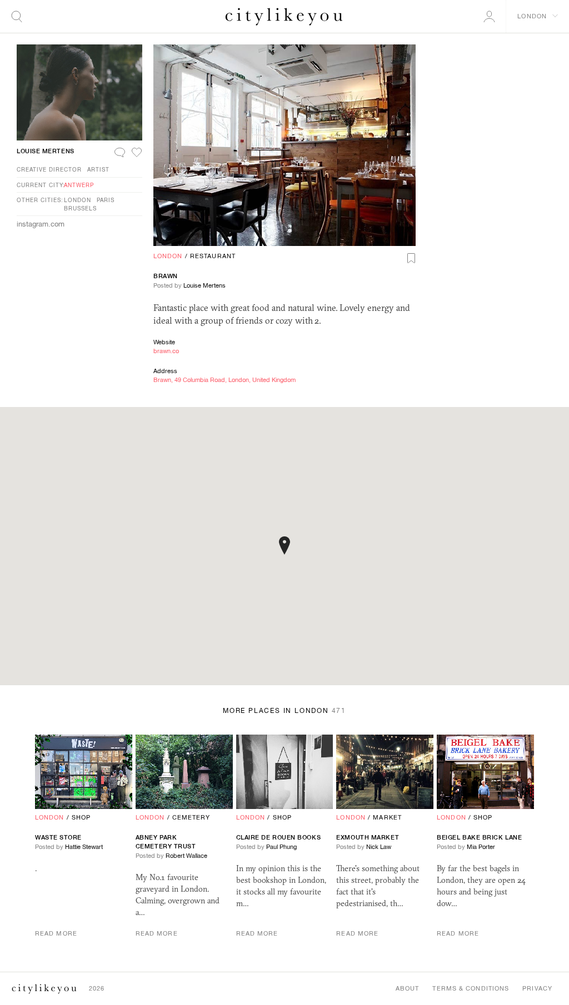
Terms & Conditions (470, 988)
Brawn (165, 276)
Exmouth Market (367, 837)
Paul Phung (281, 846)
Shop (81, 817)
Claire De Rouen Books (278, 837)
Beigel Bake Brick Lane (479, 837)
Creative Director (49, 169)
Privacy (537, 988)
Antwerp (79, 185)
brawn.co (166, 351)
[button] (284, 545)
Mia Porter (481, 846)
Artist (98, 169)
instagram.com (40, 224)
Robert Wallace (186, 855)
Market (387, 817)
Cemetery (191, 817)
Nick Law (378, 846)
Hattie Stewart (84, 846)
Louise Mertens (204, 285)
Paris (105, 200)
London (168, 256)
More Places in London (284, 711)
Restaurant (213, 256)
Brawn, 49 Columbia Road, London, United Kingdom (224, 379)
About (408, 988)
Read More (56, 933)
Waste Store (58, 837)
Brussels (80, 208)
